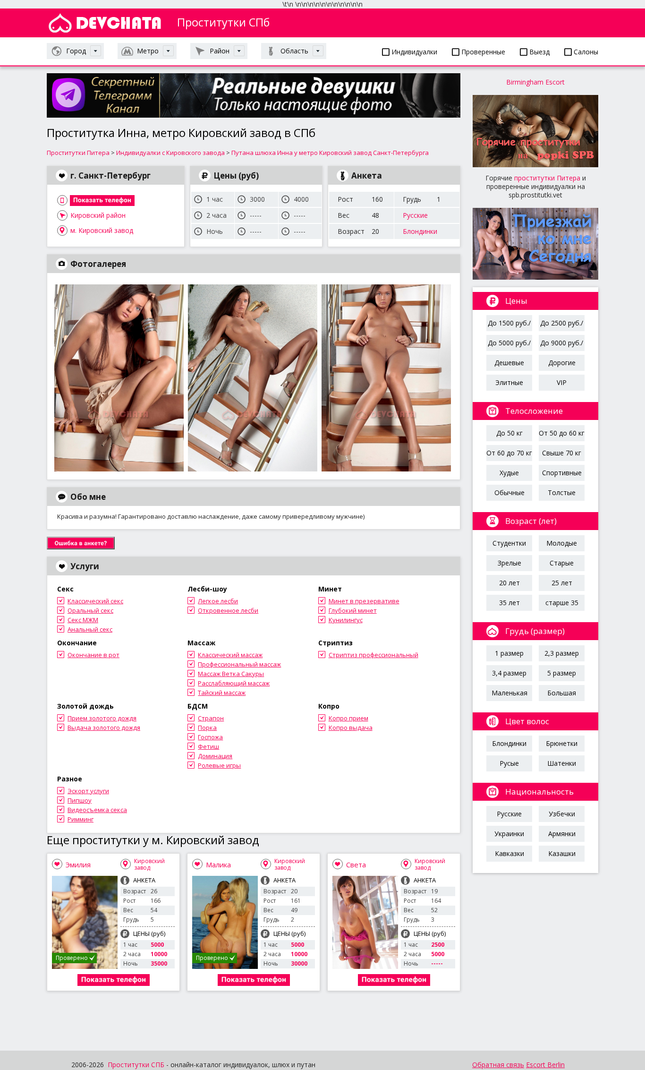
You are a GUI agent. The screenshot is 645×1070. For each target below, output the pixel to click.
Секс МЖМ (83, 620)
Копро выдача (351, 727)
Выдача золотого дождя (104, 727)
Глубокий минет (353, 610)
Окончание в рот (93, 655)
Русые (509, 763)
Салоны (585, 51)
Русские (415, 215)
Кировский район (98, 215)
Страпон (211, 718)
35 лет (509, 602)
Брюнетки (561, 743)
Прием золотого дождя (102, 718)
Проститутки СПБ (136, 1064)
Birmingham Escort (535, 81)
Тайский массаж (222, 692)
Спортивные (562, 472)
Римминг (80, 819)
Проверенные (482, 51)
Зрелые (509, 562)
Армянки (562, 833)
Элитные (509, 382)
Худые (509, 472)
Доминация (215, 756)
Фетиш (208, 746)
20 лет (509, 582)
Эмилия (78, 864)
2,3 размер (561, 653)
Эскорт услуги (88, 791)
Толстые (562, 492)
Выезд (538, 51)
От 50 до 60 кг (562, 432)
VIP (562, 382)
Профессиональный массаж (239, 664)
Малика (218, 864)
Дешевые (509, 362)
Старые (562, 562)
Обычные (509, 492)
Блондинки (420, 231)
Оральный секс (90, 610)
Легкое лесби (218, 601)
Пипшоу (80, 800)
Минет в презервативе (364, 601)
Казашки (562, 853)
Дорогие (562, 362)
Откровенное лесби (228, 610)
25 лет (562, 582)
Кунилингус (346, 620)
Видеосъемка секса (97, 809)
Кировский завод (149, 864)
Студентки (509, 543)
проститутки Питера (547, 177)
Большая (561, 692)
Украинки (509, 833)
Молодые (561, 543)
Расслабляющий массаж (234, 683)
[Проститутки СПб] (105, 23)
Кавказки (509, 853)
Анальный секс (90, 629)
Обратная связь (498, 1064)
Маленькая (509, 692)
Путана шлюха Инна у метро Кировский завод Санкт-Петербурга (330, 152)
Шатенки (561, 763)
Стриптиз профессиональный (373, 655)
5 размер (561, 672)
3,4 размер (509, 672)
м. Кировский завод (101, 230)
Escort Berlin (545, 1064)
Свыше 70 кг (561, 452)
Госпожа (210, 737)
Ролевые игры (219, 765)
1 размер (509, 653)
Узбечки (562, 813)
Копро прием (348, 718)
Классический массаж (230, 655)
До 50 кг (509, 432)
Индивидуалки (413, 51)
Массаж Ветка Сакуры (231, 673)
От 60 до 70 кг (509, 452)
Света (356, 864)
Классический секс (95, 601)
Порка (207, 727)
